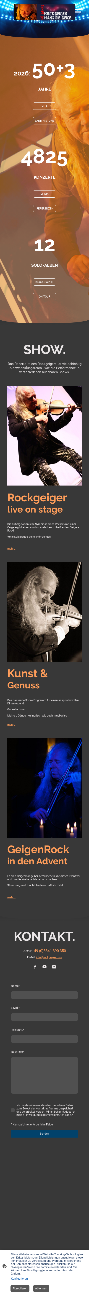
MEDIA (44, 194)
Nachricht (17, 1051)
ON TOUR (44, 296)
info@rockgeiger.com (49, 957)
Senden (44, 1133)
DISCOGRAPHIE (44, 282)
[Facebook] (35, 967)
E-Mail (15, 1007)
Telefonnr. (17, 1029)
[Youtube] (44, 967)
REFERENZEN (44, 208)
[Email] (54, 967)
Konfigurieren (19, 1278)
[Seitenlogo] (44, 12)
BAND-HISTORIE (44, 120)
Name (15, 986)
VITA (44, 106)
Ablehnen (41, 1288)
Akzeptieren (20, 1288)
